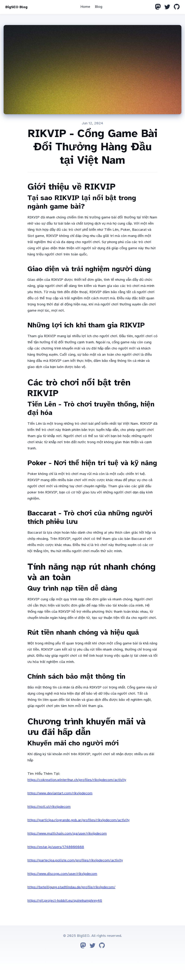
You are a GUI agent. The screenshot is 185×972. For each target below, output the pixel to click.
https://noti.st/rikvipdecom (49, 806)
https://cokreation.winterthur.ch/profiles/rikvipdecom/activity (76, 779)
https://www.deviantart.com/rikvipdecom (59, 793)
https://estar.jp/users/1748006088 (55, 847)
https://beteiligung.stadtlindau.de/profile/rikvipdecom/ (71, 887)
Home (85, 6)
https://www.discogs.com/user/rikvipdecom (62, 873)
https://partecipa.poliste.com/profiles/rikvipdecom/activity (75, 860)
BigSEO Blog (16, 7)
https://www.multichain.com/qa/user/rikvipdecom (67, 833)
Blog (98, 6)
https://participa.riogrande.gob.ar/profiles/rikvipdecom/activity (78, 820)
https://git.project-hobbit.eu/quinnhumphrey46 (64, 900)
